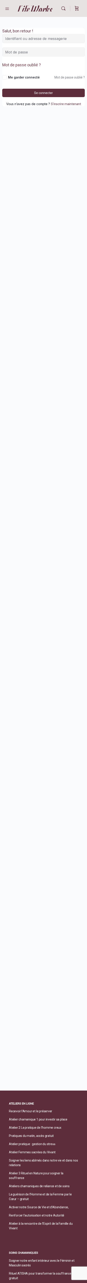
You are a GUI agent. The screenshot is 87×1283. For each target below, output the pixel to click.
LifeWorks (35, 9)
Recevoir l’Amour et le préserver (30, 1111)
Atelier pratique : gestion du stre (30, 1144)
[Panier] (77, 8)
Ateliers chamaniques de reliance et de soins (39, 1186)
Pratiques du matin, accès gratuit (31, 1136)
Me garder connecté (24, 77)
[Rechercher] (64, 8)
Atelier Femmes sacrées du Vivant (32, 1152)
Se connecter (43, 93)
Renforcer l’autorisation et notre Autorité (36, 1215)
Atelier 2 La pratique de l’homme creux (35, 1127)
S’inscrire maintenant (66, 104)
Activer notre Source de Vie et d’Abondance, (39, 1207)
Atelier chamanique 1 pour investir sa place (38, 1119)
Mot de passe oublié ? (21, 65)
